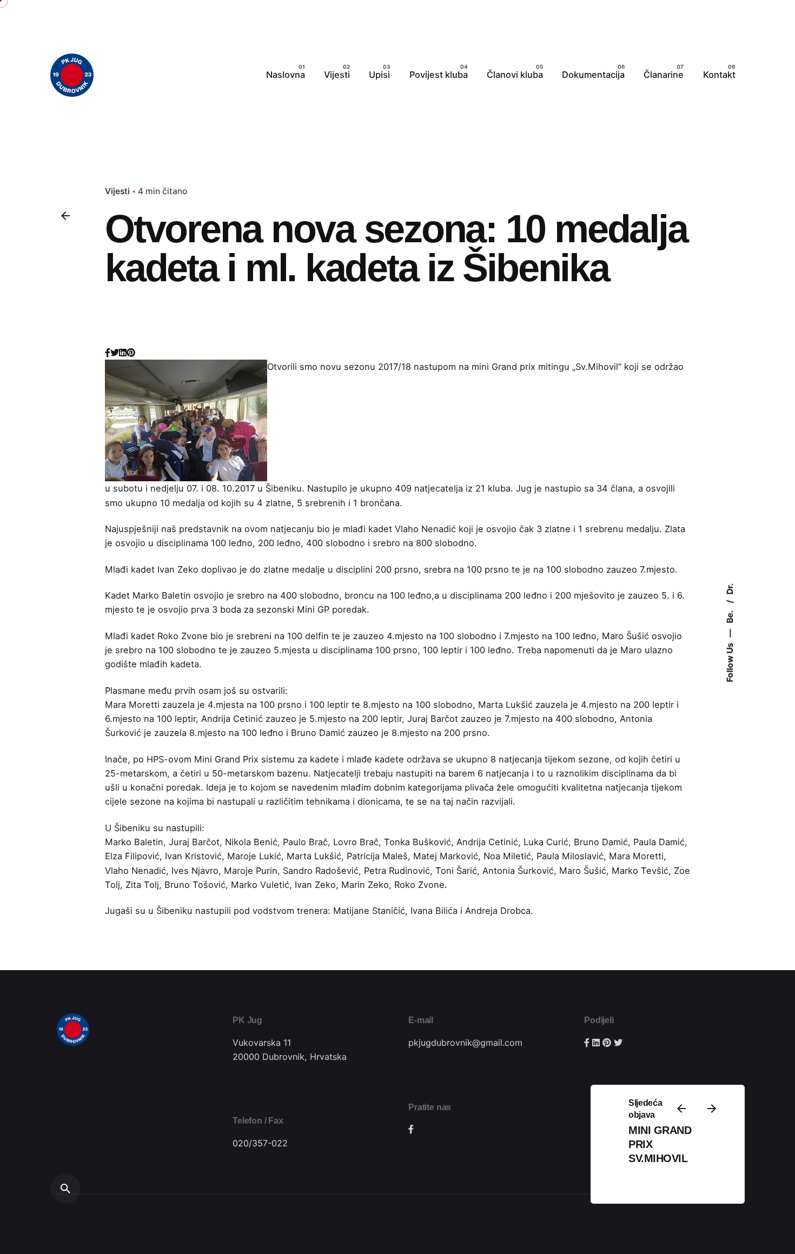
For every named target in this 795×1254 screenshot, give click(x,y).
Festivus (192, 1238)
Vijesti (117, 191)
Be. (730, 615)
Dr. (730, 588)
